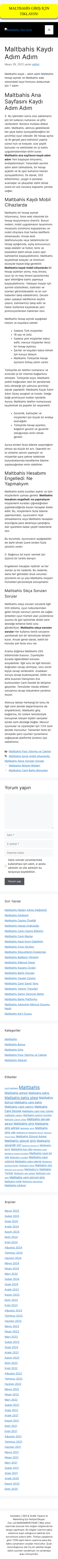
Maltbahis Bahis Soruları (20, 973)
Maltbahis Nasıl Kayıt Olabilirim (24, 941)
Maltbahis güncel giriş (20, 1141)
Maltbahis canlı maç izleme (37, 1111)
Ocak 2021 (11, 1473)
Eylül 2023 (11, 1305)
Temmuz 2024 (14, 1252)
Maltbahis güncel (35, 1133)
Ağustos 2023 (13, 1310)
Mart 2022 (11, 1399)
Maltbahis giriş (24, 1123)
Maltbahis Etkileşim (17, 915)
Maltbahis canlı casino (19, 1106)
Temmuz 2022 (13, 1378)
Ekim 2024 (11, 1237)
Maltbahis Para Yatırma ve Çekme (30, 751)
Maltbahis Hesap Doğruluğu (22, 925)
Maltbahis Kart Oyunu (18, 1013)
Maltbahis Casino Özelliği (20, 920)
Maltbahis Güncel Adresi (31, 1136)
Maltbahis (11, 1039)
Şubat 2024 (12, 1279)
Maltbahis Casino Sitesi (15, 1119)
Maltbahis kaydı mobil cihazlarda (29, 756)
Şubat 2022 (12, 1405)
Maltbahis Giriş (14, 1049)
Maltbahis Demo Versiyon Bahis (24, 994)
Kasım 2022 (12, 1357)
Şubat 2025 (12, 1216)
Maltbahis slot (43, 1165)
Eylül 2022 (11, 1368)
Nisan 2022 (12, 1394)
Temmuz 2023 (14, 1315)
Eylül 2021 (11, 1431)
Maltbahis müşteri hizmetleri (17, 1154)
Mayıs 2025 (12, 1210)
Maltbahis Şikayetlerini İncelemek (25, 952)
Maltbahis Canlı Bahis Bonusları (28, 770)
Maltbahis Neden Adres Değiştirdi (26, 910)
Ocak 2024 (11, 1284)
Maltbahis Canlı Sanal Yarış (21, 983)
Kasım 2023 (12, 1294)
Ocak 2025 (11, 1221)
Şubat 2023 (12, 1342)
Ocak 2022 (11, 1410)
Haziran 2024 (13, 1258)
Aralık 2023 (12, 1289)
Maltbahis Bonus (15, 1044)
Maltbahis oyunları (19, 1157)
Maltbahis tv (31, 1169)
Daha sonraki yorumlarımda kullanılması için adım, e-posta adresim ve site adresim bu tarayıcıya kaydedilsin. (27, 865)
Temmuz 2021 (13, 1441)
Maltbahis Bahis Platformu (21, 999)
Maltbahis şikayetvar (32, 1181)
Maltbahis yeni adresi (24, 1173)
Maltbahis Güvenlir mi (30, 1146)
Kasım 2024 (12, 1231)
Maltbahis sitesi (26, 1165)
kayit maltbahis (11, 1088)
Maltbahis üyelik (13, 1181)
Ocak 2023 (11, 1347)
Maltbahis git (22, 1133)
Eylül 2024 (11, 1242)
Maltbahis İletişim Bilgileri (24, 765)
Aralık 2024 (12, 1226)
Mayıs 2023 (12, 1326)
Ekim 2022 (11, 1363)
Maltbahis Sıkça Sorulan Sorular (24, 761)
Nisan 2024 (12, 1268)
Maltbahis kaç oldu (22, 1149)
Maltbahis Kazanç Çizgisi (20, 967)
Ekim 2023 (11, 1300)
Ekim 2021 (11, 1426)
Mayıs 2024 (12, 1263)
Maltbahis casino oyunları (37, 1115)
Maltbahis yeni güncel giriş (27, 1177)
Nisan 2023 (12, 1331)
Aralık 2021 (11, 1415)
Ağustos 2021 (13, 1436)
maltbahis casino (13, 1115)
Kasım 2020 (12, 1483)
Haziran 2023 (13, 1321)
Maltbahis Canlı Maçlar (19, 936)
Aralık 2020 (12, 1478)
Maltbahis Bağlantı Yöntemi (22, 957)
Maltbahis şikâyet (15, 1185)
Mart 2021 (11, 1462)
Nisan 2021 (12, 1457)
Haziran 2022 (13, 1384)
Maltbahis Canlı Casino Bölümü (24, 931)
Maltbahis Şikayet (16, 1060)
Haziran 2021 (13, 1447)
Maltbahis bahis (39, 1093)
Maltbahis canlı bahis (28, 1102)
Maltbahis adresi (16, 1093)
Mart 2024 (11, 1273)
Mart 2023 (11, 1336)
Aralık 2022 (12, 1352)
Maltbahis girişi (27, 1128)
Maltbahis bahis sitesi (21, 1098)
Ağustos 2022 (13, 1373)
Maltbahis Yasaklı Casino (20, 978)
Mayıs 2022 (12, 1389)
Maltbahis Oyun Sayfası (19, 946)
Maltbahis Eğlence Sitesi (20, 962)
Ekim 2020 (11, 1488)
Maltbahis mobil (40, 1149)
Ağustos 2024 (13, 1247)
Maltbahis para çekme (28, 1161)
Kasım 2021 (12, 1420)
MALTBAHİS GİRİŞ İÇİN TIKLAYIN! (29, 11)
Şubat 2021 (12, 1467)
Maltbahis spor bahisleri (14, 1170)
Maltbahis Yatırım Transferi (21, 988)
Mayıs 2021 (12, 1452)
